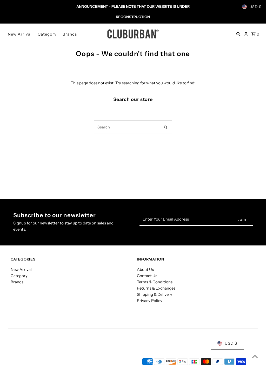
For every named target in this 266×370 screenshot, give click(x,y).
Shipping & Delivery (154, 294)
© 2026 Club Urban (28, 361)
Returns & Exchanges (156, 288)
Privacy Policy (149, 300)
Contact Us (147, 275)
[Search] (238, 34)
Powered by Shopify (66, 361)
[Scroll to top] (255, 356)
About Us (145, 269)
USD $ (255, 6)
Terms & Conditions (154, 281)
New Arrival (20, 34)
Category (47, 34)
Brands (70, 34)
